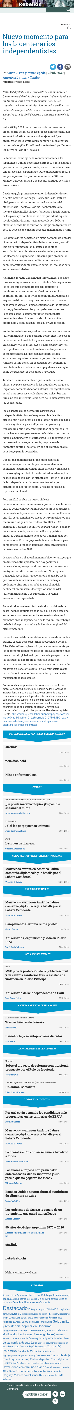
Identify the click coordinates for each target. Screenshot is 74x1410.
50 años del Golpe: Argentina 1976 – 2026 (34, 1227)
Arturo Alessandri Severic (17, 813)
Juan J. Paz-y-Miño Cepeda (27, 73)
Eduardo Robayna (13, 1183)
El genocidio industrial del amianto (33, 1313)
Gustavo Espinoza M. (15, 848)
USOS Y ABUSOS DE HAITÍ (37, 954)
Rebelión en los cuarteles (28, 1363)
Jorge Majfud (11, 1074)
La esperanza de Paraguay (25, 1338)
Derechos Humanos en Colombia (31, 1302)
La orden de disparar (20, 843)
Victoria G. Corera (13, 882)
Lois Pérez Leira (13, 998)
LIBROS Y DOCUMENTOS (37, 1099)
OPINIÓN (37, 787)
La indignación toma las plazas (54, 1338)
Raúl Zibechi (11, 1027)
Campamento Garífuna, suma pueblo (31, 924)
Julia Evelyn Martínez (15, 831)
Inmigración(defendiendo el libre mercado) (24, 1330)
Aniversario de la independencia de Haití (34, 993)
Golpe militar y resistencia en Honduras (37, 855)
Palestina (10, 1350)
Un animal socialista (20, 1087)
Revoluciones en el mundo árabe (23, 1367)
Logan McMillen (12, 1201)
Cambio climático (28, 1298)
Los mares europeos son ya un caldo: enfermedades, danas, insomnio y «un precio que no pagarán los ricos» (32, 1174)
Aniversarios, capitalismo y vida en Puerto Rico (35, 940)
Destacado (15, 1308)
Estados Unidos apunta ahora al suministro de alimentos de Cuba (36, 1194)
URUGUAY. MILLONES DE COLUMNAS (37, 1048)
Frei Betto (10, 1041)
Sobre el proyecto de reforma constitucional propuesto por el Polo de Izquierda (36, 1067)
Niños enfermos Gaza (20, 775)
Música (42, 1346)
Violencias (7, 1378)
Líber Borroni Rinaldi (15, 1092)
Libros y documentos (47, 1342)
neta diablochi (15, 761)
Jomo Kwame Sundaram (16, 1161)
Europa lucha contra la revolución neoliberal (28, 1317)
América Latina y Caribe (21, 77)
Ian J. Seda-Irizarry (14, 947)
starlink (11, 747)
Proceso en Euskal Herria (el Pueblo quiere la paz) (37, 1357)
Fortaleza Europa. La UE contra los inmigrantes (27, 1321)
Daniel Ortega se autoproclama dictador (33, 1036)
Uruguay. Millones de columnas (20, 1375)
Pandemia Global (27, 1351)
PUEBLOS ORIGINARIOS (37, 889)
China (41, 1298)
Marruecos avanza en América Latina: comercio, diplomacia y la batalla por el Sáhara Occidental (33, 873)
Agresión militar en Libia (29, 1294)
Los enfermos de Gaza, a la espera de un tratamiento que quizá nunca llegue (33, 1211)
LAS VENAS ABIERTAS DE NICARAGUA (37, 1005)
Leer (34, 1342)
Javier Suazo (11, 929)
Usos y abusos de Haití (51, 1375)
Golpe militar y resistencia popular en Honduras (37, 1323)
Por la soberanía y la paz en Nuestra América (37, 733)
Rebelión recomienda (50, 1363)
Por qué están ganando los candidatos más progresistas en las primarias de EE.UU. (36, 1114)
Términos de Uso (29, 1388)
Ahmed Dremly (12, 1218)
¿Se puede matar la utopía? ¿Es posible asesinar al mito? (32, 806)
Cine (47, 1298)
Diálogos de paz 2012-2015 (42, 1309)
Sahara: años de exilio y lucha (28, 1371)
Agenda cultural (9, 1295)
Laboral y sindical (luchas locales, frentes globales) (35, 1332)
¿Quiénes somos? (36, 1394)
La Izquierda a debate (16, 1342)
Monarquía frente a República (23, 1346)
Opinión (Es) (54, 1346)
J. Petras (51, 1330)
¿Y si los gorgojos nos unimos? (27, 826)
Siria (49, 1371)
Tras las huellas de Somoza (24, 1022)
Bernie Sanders (12, 1121)
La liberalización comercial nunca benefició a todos (36, 1154)
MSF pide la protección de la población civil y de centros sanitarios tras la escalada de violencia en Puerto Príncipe (36, 975)
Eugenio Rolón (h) (13, 1232)
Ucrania (56, 1371)
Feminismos (55, 1317)
